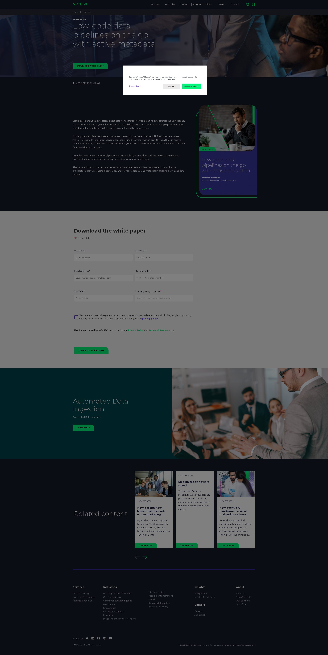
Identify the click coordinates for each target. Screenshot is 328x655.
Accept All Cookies (191, 86)
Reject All (172, 86)
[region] (165, 80)
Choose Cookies (136, 86)
